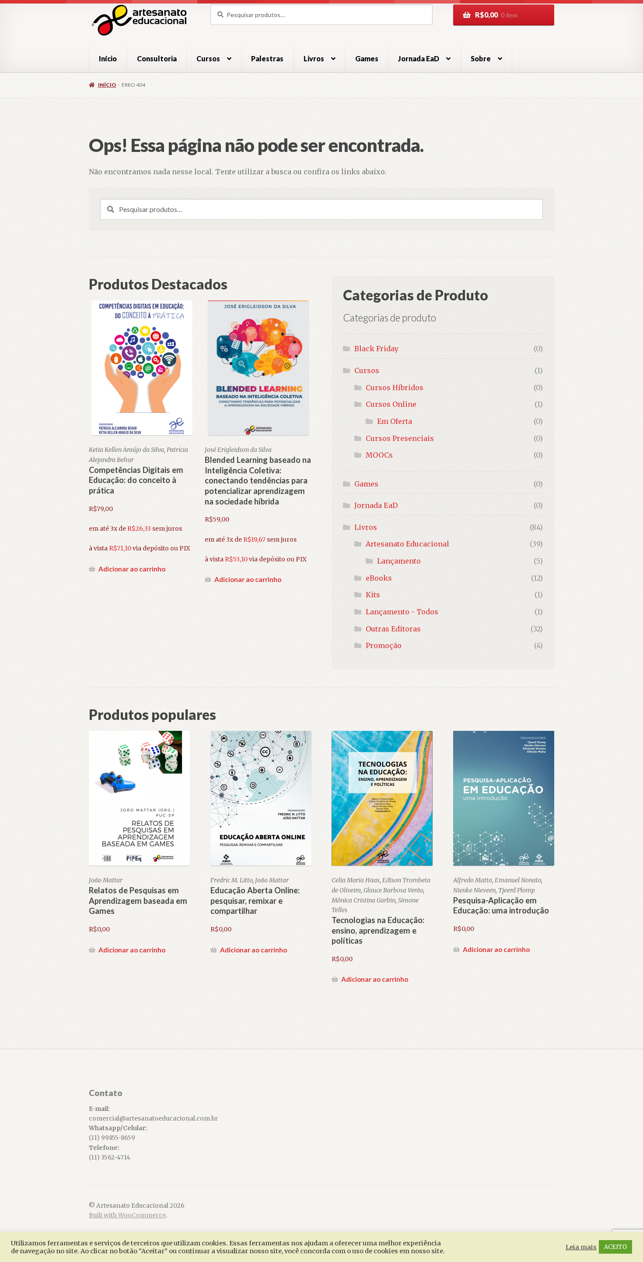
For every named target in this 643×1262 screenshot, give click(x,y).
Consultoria (157, 58)
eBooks (379, 578)
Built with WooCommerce (127, 1215)
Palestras (267, 58)
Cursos (208, 58)
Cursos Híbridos (394, 387)
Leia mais (581, 1247)
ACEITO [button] (615, 1247)
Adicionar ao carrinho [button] (131, 569)
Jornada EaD (376, 505)
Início (108, 58)
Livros (314, 58)
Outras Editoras (393, 628)
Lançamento (399, 561)
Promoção (384, 645)
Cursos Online (391, 404)
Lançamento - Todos (402, 611)
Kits (373, 594)
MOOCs (379, 455)
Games (366, 58)
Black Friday (376, 348)
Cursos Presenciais (400, 438)
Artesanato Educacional (407, 543)
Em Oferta (394, 421)
